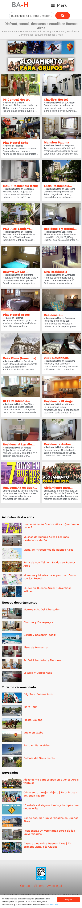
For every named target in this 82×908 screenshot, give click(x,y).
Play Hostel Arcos (16, 314)
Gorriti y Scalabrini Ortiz (39, 634)
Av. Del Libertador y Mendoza (42, 660)
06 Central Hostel (16, 99)
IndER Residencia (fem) (20, 186)
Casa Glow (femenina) (19, 358)
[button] (59, 5)
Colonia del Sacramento (39, 758)
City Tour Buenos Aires (38, 694)
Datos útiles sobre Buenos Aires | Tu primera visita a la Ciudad (47, 845)
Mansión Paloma (56, 142)
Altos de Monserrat (35, 647)
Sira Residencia (55, 272)
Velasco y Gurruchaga (37, 672)
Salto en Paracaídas (36, 745)
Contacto (26, 886)
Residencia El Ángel (58, 401)
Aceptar (68, 899)
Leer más (54, 904)
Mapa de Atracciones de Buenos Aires (48, 549)
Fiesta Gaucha (32, 719)
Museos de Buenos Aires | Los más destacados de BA (46, 538)
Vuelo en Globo (33, 732)
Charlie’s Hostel (56, 99)
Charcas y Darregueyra (38, 622)
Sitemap (39, 886)
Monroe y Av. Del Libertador (41, 609)
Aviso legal (54, 886)
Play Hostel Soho (16, 142)
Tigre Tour (30, 706)
